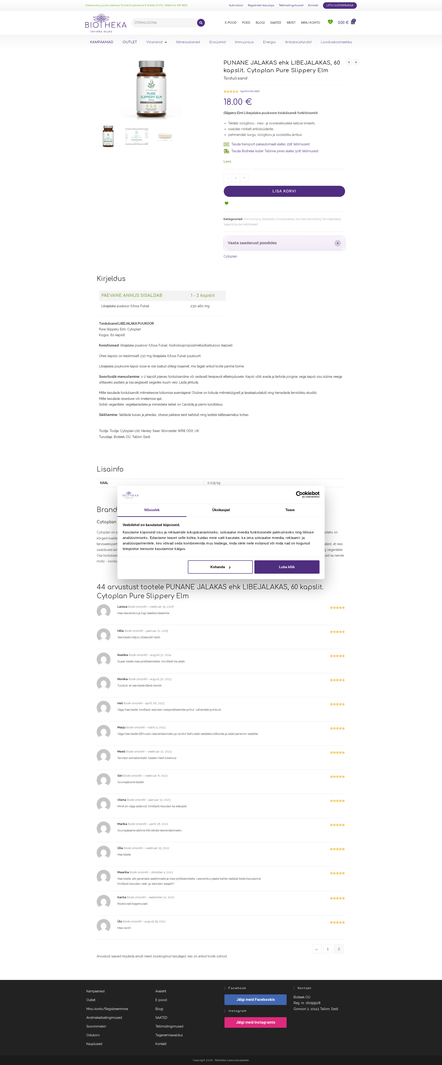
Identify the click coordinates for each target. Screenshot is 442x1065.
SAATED (275, 22)
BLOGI (260, 22)
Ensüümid (217, 42)
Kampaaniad (95, 991)
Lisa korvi (284, 191)
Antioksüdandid (298, 42)
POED (246, 22)
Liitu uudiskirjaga (339, 5)
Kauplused (94, 1044)
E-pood (161, 1000)
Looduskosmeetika (336, 42)
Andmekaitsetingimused (104, 1017)
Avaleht (160, 991)
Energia (269, 42)
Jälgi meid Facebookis (255, 999)
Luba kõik (287, 567)
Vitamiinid (154, 42)
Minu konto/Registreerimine (107, 1009)
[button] (227, 204)
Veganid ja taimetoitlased (241, 224)
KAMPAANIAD (101, 42)
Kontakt (313, 5)
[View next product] (356, 62)
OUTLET (130, 42)
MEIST (291, 22)
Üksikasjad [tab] (221, 510)
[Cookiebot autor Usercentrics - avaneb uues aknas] (299, 494)
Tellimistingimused (291, 5)
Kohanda (217, 567)
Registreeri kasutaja (261, 5)
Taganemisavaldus (169, 1035)
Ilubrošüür (236, 5)
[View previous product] (349, 62)
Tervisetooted (331, 219)
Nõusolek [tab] (152, 510)
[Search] (201, 22)
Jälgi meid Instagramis (255, 1022)
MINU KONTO (310, 22)
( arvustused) (249, 91)
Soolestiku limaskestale (278, 219)
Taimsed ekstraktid (308, 219)
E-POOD (231, 22)
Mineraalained (188, 42)
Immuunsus (244, 42)
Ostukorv (93, 1035)
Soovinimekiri (96, 1026)
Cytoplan (230, 256)
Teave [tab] (290, 510)
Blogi (159, 1009)
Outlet (90, 1000)
